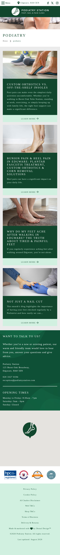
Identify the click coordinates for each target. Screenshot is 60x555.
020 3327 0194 (10, 377)
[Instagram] (57, 3)
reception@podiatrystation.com (19, 380)
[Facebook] (48, 3)
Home (5, 41)
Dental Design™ (43, 528)
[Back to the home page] (30, 11)
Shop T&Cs (30, 511)
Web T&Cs (30, 506)
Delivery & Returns (30, 523)
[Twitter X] (52, 3)
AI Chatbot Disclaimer (30, 500)
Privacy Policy (30, 489)
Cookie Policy (30, 495)
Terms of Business (30, 517)
